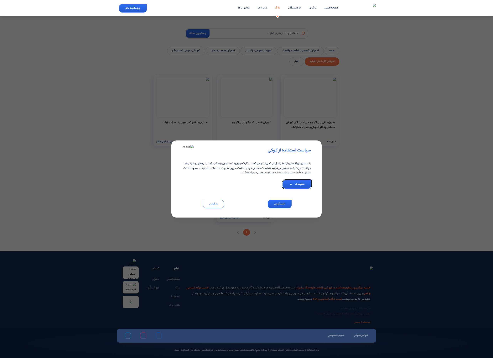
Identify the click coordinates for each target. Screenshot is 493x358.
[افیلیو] (363, 8)
